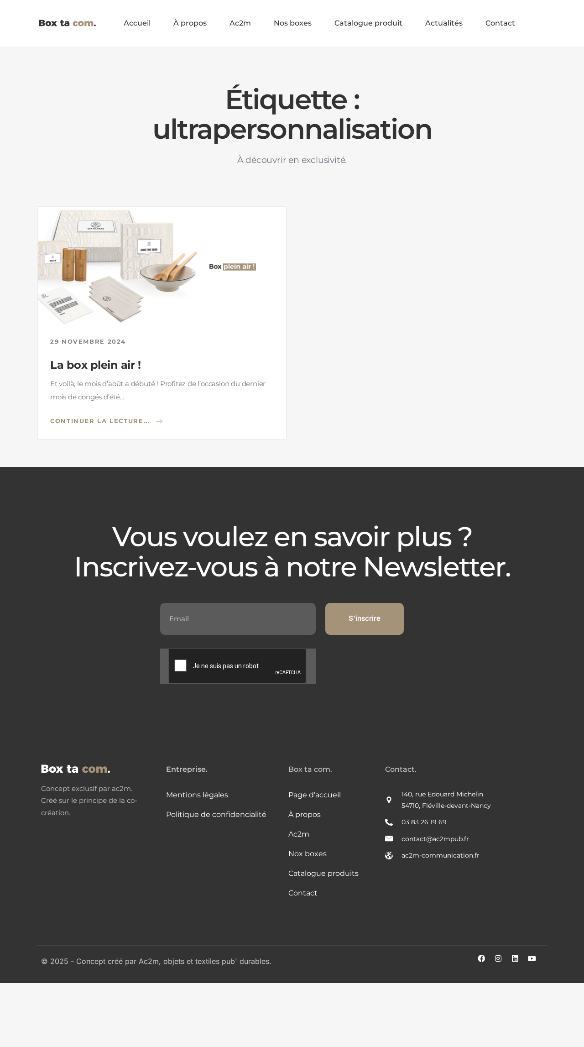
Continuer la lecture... (101, 420)
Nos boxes (293, 23)
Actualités (444, 23)
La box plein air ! (95, 365)
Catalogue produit (368, 23)
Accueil (137, 23)
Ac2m (240, 23)
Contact (500, 23)
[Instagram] (502, 962)
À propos (190, 23)
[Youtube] (535, 962)
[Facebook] (485, 962)
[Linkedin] (518, 962)
